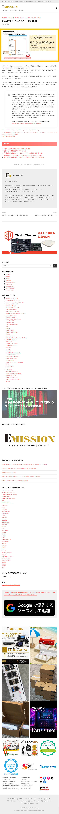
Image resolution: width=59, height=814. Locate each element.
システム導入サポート (11, 339)
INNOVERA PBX (10, 322)
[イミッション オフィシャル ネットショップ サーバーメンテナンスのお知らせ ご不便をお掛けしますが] (15, 645)
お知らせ (4, 554)
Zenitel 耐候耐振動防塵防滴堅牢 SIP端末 (15, 313)
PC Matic (8, 349)
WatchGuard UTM (6, 539)
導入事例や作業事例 (10, 282)
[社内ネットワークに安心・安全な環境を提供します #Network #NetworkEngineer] (15, 682)
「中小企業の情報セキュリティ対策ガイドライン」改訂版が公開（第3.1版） (23, 153)
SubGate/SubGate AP (11, 309)
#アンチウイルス (15, 132)
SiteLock (8, 328)
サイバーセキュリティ (25, 17)
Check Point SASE (10, 336)
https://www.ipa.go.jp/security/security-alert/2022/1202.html (26, 123)
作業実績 (4, 562)
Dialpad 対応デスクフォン (12, 377)
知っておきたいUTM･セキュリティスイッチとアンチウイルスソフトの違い (23, 155)
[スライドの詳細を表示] (29, 242)
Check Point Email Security (12, 356)
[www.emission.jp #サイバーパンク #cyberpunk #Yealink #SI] (43, 719)
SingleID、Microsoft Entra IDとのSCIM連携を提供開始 (15, 480)
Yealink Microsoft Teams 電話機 (13, 373)
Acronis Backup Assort (11, 358)
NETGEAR (4, 520)
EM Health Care (10, 360)
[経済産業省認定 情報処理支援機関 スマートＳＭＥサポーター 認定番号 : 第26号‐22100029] (29, 766)
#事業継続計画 (11, 136)
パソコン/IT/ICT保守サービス (13, 300)
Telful (7, 326)
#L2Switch (8, 132)
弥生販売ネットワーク (12, 345)
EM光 (7, 364)
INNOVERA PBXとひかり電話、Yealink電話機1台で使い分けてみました (19, 468)
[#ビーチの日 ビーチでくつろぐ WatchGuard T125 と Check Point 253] (43, 645)
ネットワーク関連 (36, 17)
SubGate (4, 536)
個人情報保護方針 (10, 288)
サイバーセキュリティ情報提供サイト (11, 585)
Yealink (3, 547)
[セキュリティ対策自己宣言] (11, 766)
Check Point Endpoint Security (13, 352)
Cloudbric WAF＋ (6, 502)
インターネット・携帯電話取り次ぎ (14, 362)
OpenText (8, 347)
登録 (3, 567)
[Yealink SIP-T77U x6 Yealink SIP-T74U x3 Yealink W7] (43, 682)
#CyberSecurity (35, 130)
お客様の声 (8, 280)
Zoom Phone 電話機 (10, 320)
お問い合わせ (42, 1)
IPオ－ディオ (5, 513)
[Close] (55, 789)
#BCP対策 (4, 136)
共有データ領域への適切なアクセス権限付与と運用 (17, 149)
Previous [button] (4, 242)
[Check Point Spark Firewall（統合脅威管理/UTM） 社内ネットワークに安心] (15, 719)
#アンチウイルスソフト (26, 132)
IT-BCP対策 (4, 17)
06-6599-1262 (9, 286)
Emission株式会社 (18, 175)
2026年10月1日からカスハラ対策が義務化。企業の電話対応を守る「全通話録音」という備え (24, 464)
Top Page (8, 274)
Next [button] (55, 242)
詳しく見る (41, 797)
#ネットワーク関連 (13, 134)
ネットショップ (9, 290)
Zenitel (3, 549)
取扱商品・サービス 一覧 (12, 298)
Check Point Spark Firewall (12, 307)
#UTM (3, 132)
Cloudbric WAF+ (10, 330)
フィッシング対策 (6, 560)
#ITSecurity (21, 130)
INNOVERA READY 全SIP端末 (12, 324)
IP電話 (3, 515)
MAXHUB (8, 371)
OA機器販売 (9, 369)
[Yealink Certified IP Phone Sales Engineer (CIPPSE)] (48, 748)
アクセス (49, 1)
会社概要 (8, 276)
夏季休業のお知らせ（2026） (9, 472)
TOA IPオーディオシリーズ (12, 311)
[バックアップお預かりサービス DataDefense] (11, 748)
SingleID (8, 334)
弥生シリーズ (9, 341)
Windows (4, 543)
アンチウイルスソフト (13, 17)
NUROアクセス (9, 366)
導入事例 (4, 566)
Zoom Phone (17, 319)
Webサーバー (5, 541)
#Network (4, 130)
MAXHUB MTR (14, 371)
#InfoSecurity (27, 130)
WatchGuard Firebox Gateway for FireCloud (16, 337)
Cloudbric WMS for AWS (11, 332)
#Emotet (8, 68)
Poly (3, 528)
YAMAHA (4, 545)
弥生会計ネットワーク (12, 343)
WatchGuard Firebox (11, 305)
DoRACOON (9, 368)
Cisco (3, 500)
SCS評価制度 (5, 530)
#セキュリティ (36, 132)
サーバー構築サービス (11, 315)
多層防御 (4, 564)
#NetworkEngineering (12, 130)
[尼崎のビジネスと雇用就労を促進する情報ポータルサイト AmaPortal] (48, 766)
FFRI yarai (8, 351)
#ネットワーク (44, 132)
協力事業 (8, 381)
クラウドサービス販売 (11, 317)
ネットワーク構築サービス (12, 304)
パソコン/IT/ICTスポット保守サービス (15, 302)
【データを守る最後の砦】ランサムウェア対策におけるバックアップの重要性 (24, 157)
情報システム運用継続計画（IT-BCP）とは (15, 151)
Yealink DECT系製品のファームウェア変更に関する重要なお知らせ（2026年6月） (22, 476)
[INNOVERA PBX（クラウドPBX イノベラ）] (29, 748)
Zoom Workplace (10, 319)
